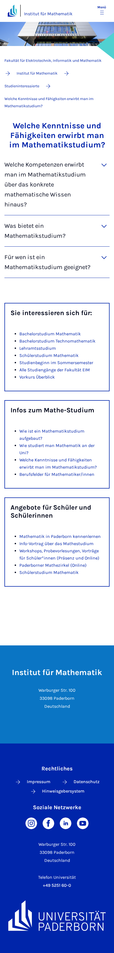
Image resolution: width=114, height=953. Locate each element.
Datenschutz (87, 781)
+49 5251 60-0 (57, 885)
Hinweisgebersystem (63, 791)
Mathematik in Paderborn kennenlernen (60, 536)
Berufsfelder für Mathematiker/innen (56, 474)
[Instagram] (31, 822)
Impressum (38, 781)
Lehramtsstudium (37, 348)
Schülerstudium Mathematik (49, 355)
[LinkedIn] (65, 822)
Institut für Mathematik (48, 13)
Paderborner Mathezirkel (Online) (53, 565)
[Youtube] (83, 822)
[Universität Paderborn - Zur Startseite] (12, 11)
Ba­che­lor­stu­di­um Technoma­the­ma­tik (57, 341)
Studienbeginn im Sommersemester (56, 362)
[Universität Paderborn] (57, 915)
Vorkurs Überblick (37, 377)
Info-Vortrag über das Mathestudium (56, 543)
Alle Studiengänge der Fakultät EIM (54, 369)
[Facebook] (48, 822)
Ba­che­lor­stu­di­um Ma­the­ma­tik (50, 333)
